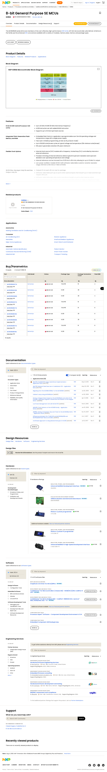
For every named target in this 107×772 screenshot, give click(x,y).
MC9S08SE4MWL (12, 296)
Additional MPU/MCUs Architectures (46, 7)
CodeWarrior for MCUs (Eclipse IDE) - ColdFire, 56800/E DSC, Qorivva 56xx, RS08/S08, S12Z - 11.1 (54, 599)
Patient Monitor (59, 249)
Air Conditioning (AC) (13, 237)
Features (20, 57)
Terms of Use (10, 769)
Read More (67, 753)
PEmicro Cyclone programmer (61, 512)
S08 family (65, 31)
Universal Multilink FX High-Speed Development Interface (70, 545)
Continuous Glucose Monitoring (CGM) (18, 252)
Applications (42, 57)
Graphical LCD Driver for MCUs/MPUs (43, 584)
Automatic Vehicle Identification (16, 249)
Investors (22, 765)
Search (81, 718)
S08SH (24, 200)
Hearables (9, 239)
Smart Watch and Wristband (63, 242)
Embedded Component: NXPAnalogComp (44, 622)
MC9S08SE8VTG (12, 326)
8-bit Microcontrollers (13, 729)
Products (10, 7)
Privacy (4, 769)
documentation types (28, 363)
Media (29, 765)
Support (56, 23)
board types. (25, 469)
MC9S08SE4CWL (12, 290)
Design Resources (44, 23)
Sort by (84, 375)
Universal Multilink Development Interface (65, 486)
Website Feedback (34, 769)
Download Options (91, 591)
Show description (9, 281)
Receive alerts (37, 17)
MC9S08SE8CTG (12, 308)
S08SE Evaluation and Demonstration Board (66, 499)
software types (26, 566)
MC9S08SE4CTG (12, 284)
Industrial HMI (10, 254)
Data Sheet (10, 286)
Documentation (31, 23)
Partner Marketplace (77, 700)
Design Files (9, 441)
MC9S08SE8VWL (12, 332)
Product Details (19, 23)
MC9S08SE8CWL (12, 314)
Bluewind (34, 694)
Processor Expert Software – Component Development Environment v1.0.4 (56, 614)
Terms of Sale (18, 769)
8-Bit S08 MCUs (63, 7)
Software (26, 441)
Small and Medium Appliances (64, 239)
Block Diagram (10, 57)
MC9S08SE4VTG (12, 302)
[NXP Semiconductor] (6, 2)
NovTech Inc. (35, 664)
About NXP (6, 765)
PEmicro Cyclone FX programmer (62, 531)
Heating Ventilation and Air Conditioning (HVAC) (21, 230)
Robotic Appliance (60, 237)
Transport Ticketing (60, 254)
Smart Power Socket (61, 252)
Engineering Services (38, 441)
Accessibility (25, 769)
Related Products (30, 57)
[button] (98, 2)
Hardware (18, 441)
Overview (9, 23)
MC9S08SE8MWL (12, 320)
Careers (14, 765)
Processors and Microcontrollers (24, 7)
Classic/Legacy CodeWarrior (15, 726)
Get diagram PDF (96, 111)
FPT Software (36, 686)
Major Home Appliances (13, 242)
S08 (26, 33)
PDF (31, 211)
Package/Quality (94, 23)
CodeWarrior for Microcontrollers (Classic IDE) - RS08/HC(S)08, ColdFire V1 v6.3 (56, 591)
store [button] (59, 2)
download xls (96, 270)
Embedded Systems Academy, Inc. (42, 675)
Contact (36, 765)
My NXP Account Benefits (49, 765)
